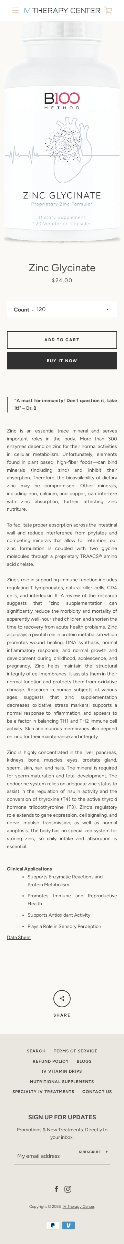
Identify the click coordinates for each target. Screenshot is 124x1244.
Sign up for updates (62, 1117)
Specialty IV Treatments (43, 1091)
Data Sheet (19, 937)
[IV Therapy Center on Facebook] (56, 1189)
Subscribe (90, 1152)
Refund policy (51, 1061)
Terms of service (75, 1051)
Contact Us (97, 1091)
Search (36, 1051)
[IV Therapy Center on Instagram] (67, 1189)
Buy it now (62, 360)
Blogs (84, 1061)
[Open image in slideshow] (62, 133)
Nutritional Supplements (62, 1081)
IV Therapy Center (78, 1206)
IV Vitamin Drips (62, 1071)
